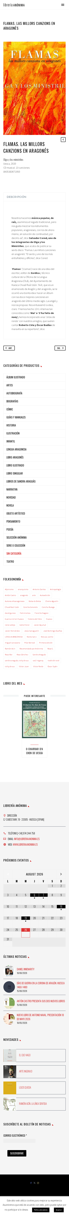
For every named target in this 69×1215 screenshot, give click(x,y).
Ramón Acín (10, 648)
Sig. (58, 348)
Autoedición (45, 595)
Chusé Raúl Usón (12, 607)
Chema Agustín (51, 601)
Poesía (9, 529)
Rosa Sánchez (22, 654)
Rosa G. (50, 648)
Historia (11, 425)
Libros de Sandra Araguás (20, 481)
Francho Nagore (41, 613)
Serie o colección (15, 545)
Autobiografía (14, 393)
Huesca (49, 619)
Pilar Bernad (29, 642)
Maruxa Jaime (47, 637)
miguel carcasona (12, 642)
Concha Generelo (30, 607)
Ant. (10, 348)
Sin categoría (13, 553)
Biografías (12, 401)
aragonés (24, 595)
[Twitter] (34, 1183)
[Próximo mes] (61, 874)
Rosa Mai (8, 654)
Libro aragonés (14, 457)
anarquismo (23, 589)
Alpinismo (9, 589)
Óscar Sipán (53, 666)
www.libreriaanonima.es (25, 844)
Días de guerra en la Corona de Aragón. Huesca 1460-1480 (41, 985)
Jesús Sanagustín (31, 631)
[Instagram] (38, 1183)
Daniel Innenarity (25, 969)
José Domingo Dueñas (52, 631)
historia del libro (35, 619)
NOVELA (10, 505)
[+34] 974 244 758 (26, 833)
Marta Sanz (32, 637)
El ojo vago (24, 1055)
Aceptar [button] (59, 1210)
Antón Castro (10, 595)
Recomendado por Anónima (31, 648)
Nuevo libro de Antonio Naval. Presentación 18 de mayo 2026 (40, 1017)
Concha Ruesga (48, 607)
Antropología (55, 589)
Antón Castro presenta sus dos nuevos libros (41, 1001)
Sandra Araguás (39, 654)
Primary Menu (63, 4)
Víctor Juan (24, 666)
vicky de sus (10, 666)
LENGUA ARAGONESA (13, 637)
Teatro (10, 561)
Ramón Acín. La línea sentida (33, 1104)
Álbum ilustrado (15, 377)
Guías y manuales (16, 417)
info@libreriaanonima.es (27, 839)
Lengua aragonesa (16, 449)
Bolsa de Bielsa (35, 601)
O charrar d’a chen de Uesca (34, 751)
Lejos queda (25, 1087)
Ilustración (13, 433)
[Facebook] (31, 1183)
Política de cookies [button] (40, 1210)
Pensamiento (13, 521)
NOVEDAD (11, 497)
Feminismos (25, 613)
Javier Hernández (12, 631)
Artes (9, 385)
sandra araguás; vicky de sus (17, 660)
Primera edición (46, 642)
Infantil (10, 441)
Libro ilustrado (15, 465)
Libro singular (14, 473)
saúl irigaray (38, 660)
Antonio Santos (39, 589)
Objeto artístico (15, 513)
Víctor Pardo (38, 666)
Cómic (9, 409)
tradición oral (53, 660)
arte (34, 595)
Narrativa (11, 489)
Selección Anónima (16, 537)
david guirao (10, 613)
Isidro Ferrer (25, 625)
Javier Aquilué (40, 625)
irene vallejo (10, 625)
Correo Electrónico (15, 1135)
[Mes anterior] (8, 874)
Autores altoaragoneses (14, 601)
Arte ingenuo (25, 1071)
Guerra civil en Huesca (14, 619)
